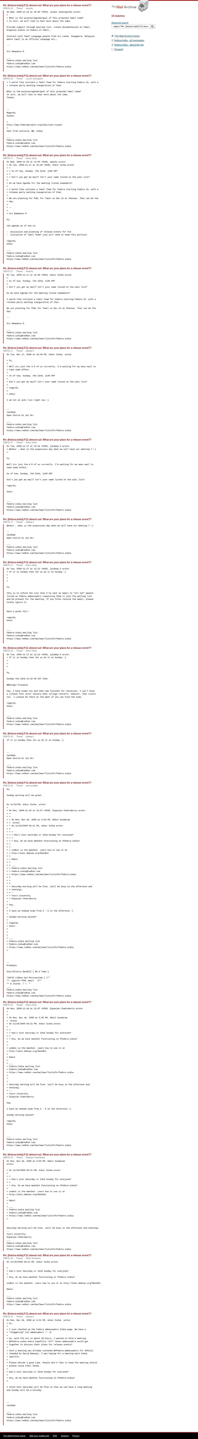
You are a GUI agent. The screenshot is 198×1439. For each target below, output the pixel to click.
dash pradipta (32, 785)
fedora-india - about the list (129, 45)
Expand (118, 49)
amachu (29, 8)
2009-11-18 (8, 79)
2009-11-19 (8, 8)
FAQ (55, 1436)
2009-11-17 (8, 158)
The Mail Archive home (127, 36)
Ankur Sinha (31, 158)
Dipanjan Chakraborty (35, 1157)
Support (65, 1436)
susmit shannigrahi (34, 79)
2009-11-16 (8, 651)
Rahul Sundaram (33, 1258)
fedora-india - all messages (129, 40)
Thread (19, 8)
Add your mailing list (39, 1436)
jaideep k (30, 351)
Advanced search (119, 22)
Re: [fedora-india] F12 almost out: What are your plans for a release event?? (47, 5)
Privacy (76, 1436)
